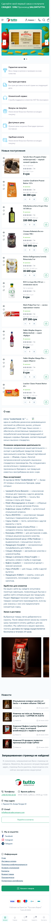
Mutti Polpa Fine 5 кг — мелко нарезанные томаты (35, 306)
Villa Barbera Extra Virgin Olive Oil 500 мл (35, 207)
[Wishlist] (4, 161)
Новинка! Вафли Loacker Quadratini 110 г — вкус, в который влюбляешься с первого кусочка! (30, 728)
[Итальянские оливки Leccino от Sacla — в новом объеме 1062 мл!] (7, 704)
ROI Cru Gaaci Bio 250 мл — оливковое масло (34, 283)
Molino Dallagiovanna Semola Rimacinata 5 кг (34, 258)
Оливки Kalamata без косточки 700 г (33, 232)
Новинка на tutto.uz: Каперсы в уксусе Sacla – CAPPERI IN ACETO (28, 714)
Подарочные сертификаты (12, 881)
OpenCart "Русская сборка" (30, 907)
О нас (3, 858)
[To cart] (46, 199)
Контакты (5, 871)
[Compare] (4, 165)
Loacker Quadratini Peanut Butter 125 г (33, 182)
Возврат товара (7, 874)
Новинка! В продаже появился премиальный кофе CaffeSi (28, 741)
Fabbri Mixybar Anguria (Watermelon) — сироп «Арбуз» (32, 332)
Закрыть (26, 12)
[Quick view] (4, 158)
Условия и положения (10, 868)
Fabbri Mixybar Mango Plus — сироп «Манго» (34, 359)
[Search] (44, 20)
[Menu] (2, 20)
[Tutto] (25, 782)
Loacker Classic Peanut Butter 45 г (35, 385)
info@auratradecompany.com (13, 812)
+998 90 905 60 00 (8, 795)
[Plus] (34, 199)
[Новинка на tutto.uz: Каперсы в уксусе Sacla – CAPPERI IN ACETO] (7, 717)
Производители (7, 877)
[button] (24, 59)
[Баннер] (25, 39)
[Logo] (12, 20)
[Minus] (25, 199)
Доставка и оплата (8, 861)
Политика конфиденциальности (14, 864)
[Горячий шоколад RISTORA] (21, 657)
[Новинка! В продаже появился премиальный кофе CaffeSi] (7, 744)
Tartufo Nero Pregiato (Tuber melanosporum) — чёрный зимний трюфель (34, 159)
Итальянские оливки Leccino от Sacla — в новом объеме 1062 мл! (29, 702)
